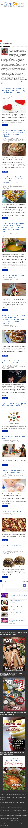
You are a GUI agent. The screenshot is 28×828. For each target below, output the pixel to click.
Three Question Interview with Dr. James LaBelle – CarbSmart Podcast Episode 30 (17, 620)
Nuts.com (2, 805)
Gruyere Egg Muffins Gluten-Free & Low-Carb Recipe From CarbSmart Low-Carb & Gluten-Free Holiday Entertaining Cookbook (13, 319)
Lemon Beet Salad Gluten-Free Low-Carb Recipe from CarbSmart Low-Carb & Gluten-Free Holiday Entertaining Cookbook (13, 180)
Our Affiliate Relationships (15, 794)
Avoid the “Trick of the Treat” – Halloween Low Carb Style (12, 362)
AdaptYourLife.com (16, 805)
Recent (2, 591)
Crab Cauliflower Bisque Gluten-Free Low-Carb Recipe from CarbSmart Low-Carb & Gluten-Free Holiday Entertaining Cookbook (13, 227)
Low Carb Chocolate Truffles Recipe (12, 547)
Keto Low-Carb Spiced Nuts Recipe (14, 511)
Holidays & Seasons (18, 96)
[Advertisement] (14, 23)
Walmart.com (8, 805)
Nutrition (24, 407)
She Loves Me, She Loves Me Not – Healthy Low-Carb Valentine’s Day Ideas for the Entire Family (14, 91)
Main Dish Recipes (16, 140)
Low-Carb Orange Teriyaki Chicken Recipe (11, 40)
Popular (8, 591)
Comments (14, 591)
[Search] (24, 585)
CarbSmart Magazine (10, 96)
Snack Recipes (12, 515)
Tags (20, 591)
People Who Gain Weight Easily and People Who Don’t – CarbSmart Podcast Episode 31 (18, 595)
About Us (24, 794)
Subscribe (20, 797)
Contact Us (2, 797)
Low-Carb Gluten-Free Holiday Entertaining (16, 186)
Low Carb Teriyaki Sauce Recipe (16, 612)
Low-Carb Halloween (10, 367)
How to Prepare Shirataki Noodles (16, 600)
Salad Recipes (8, 187)
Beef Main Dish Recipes (7, 139)
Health (20, 407)
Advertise (8, 797)
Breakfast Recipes (6, 326)
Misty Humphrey (5, 94)
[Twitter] (12, 820)
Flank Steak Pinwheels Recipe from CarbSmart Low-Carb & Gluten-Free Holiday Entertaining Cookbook (14, 133)
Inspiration (18, 441)
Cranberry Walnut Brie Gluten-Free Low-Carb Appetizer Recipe (14, 276)
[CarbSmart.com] (14, 4)
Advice (4, 96)
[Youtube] (15, 820)
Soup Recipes (8, 235)
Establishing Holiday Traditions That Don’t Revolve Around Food (13, 471)
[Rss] (10, 820)
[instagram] (17, 820)
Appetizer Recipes (6, 280)
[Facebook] (11, 820)
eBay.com (22, 802)
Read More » (5, 124)
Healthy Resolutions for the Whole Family (14, 437)
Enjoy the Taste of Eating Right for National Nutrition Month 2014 (14, 405)
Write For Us (14, 797)
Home (2, 43)
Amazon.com (16, 802)
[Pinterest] (14, 820)
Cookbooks (14, 139)
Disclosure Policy (4, 794)
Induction (13, 441)
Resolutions (22, 441)
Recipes (21, 140)
